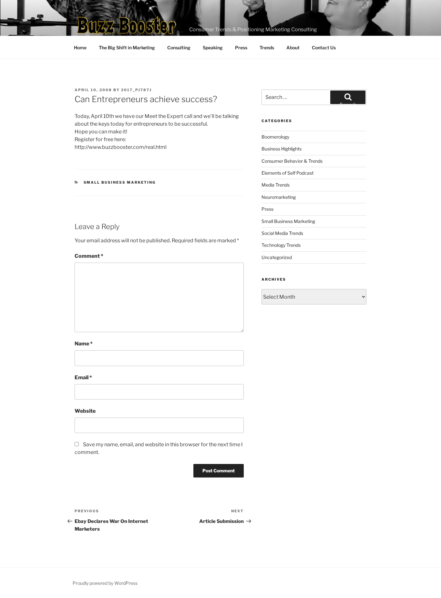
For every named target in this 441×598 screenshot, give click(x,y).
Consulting (178, 47)
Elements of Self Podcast (287, 173)
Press (241, 47)
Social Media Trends (282, 233)
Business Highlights (282, 148)
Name (84, 344)
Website (85, 411)
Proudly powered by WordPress (105, 583)
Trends (267, 47)
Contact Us (324, 47)
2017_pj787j (136, 90)
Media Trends (276, 185)
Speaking (213, 47)
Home (80, 47)
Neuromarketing (279, 197)
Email (83, 377)
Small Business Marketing (120, 182)
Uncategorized (277, 257)
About (293, 47)
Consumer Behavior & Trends (292, 161)
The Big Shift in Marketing (127, 47)
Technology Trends (281, 245)
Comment (89, 256)
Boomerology (275, 137)
